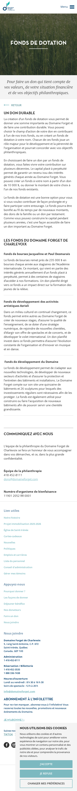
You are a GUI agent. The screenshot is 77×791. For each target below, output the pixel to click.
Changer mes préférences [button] (46, 783)
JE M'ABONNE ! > (14, 719)
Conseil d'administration (18, 567)
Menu (64, 6)
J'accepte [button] (46, 764)
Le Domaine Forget (8, 7)
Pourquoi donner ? (14, 591)
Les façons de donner (16, 597)
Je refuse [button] (46, 773)
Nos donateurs (12, 610)
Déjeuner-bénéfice (14, 603)
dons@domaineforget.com (21, 479)
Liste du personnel (14, 561)
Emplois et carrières (15, 555)
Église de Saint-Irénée (16, 530)
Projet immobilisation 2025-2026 (22, 524)
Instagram (14, 745)
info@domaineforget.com (19, 691)
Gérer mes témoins (14, 573)
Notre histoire (12, 517)
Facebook (6, 745)
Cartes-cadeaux (13, 536)
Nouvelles (9, 542)
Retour (16, 105)
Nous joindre (11, 622)
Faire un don (11, 616)
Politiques (9, 548)
